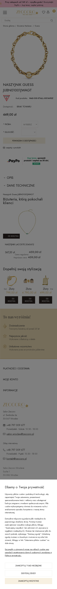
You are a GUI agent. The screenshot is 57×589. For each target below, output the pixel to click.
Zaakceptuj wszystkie (28, 581)
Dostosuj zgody (28, 573)
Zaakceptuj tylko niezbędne (28, 565)
